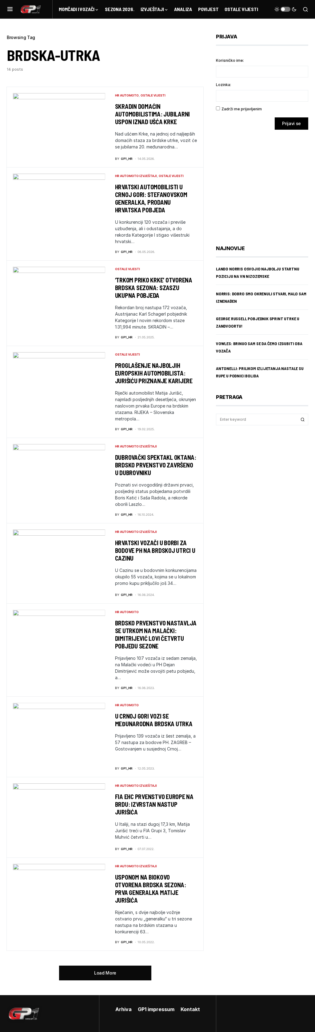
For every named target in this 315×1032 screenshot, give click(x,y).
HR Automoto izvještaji (136, 176)
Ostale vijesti (153, 95)
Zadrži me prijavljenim (241, 109)
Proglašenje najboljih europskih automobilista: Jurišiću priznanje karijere (154, 373)
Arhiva (123, 1009)
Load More (105, 972)
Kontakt (190, 1009)
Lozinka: (223, 84)
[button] (10, 9)
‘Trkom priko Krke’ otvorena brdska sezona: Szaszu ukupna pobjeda (153, 287)
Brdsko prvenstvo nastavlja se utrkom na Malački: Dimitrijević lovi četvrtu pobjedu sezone (156, 634)
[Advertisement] (265, 182)
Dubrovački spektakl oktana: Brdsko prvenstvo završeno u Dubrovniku (155, 465)
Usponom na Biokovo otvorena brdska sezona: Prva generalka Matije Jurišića (150, 888)
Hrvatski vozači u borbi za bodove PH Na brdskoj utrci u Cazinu (155, 550)
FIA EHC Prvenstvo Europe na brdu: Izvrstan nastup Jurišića (154, 804)
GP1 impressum (156, 1009)
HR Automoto (127, 95)
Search (302, 419)
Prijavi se (291, 123)
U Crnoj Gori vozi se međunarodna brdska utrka (154, 719)
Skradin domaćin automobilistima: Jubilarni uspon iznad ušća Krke (152, 114)
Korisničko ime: (230, 60)
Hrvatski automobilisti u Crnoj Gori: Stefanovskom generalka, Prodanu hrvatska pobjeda (151, 198)
